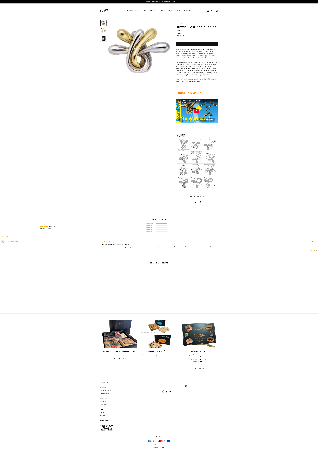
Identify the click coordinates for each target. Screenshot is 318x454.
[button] (149, 223)
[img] (106, 242)
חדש (144, 10)
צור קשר (177, 10)
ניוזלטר (102, 418)
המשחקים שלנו (187, 10)
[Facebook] (167, 391)
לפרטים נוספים (159, 360)
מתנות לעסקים (153, 10)
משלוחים (170, 10)
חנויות (101, 407)
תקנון (101, 409)
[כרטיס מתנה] (199, 334)
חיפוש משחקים (104, 382)
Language (129, 10)
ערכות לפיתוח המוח (105, 390)
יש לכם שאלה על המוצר (197, 196)
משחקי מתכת (103, 396)
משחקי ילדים (103, 398)
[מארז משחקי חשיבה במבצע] (119, 334)
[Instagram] (163, 391)
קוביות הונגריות (104, 401)
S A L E (137, 10)
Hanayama (180, 24)
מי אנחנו (102, 385)
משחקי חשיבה (104, 387)
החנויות (162, 10)
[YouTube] (170, 391)
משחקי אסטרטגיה (105, 393)
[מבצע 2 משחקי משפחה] (159, 334)
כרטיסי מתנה (103, 404)
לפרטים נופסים (119, 358)
